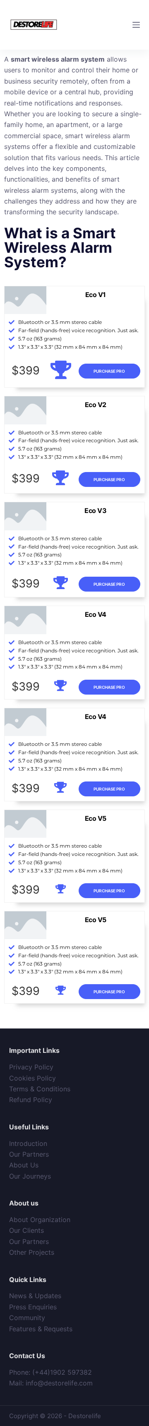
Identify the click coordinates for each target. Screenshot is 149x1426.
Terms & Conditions (39, 1089)
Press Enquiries (33, 1307)
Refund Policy (30, 1099)
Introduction (28, 1143)
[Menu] (136, 25)
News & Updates (35, 1296)
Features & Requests (40, 1329)
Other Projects (31, 1252)
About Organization (39, 1219)
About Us (23, 1165)
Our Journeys (30, 1176)
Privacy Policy (31, 1067)
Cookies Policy (32, 1078)
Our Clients (26, 1230)
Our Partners (29, 1154)
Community (27, 1317)
